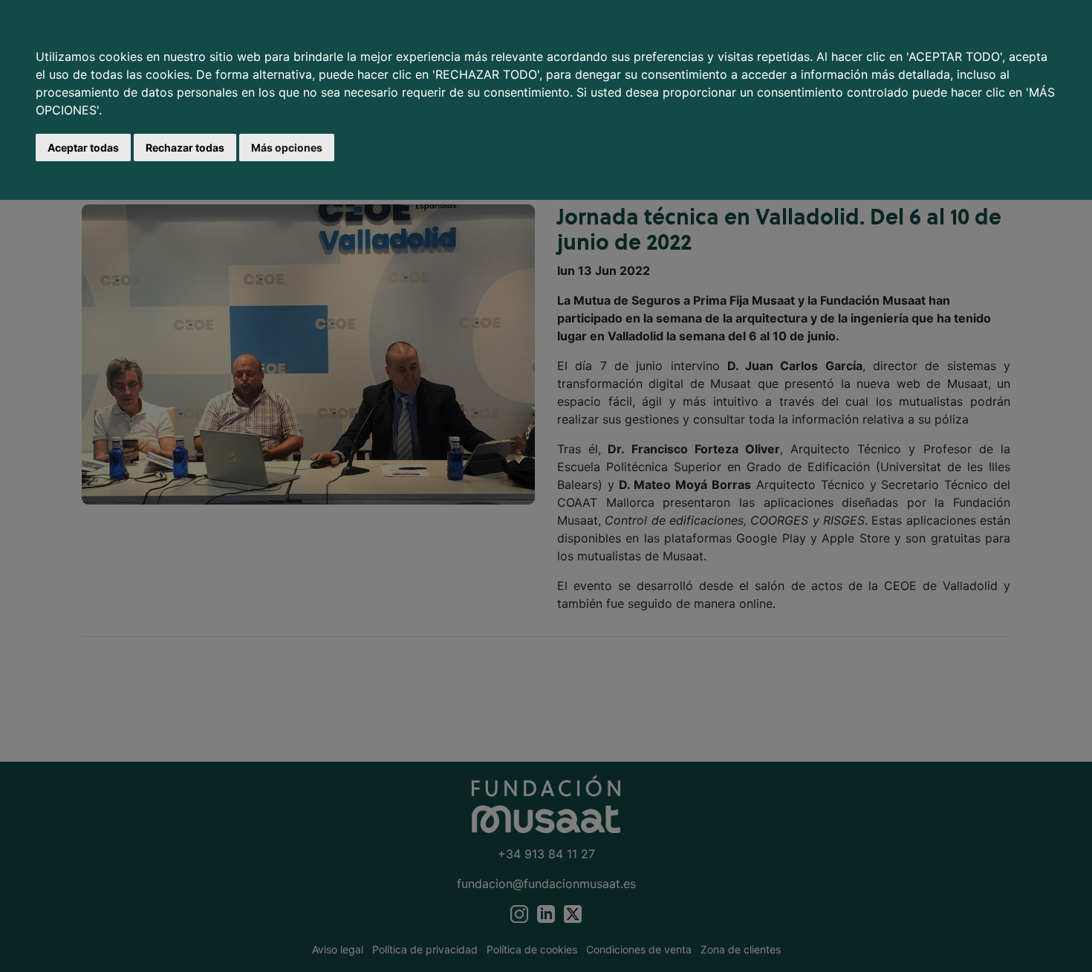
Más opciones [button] (286, 147)
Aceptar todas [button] (83, 147)
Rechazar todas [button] (185, 147)
